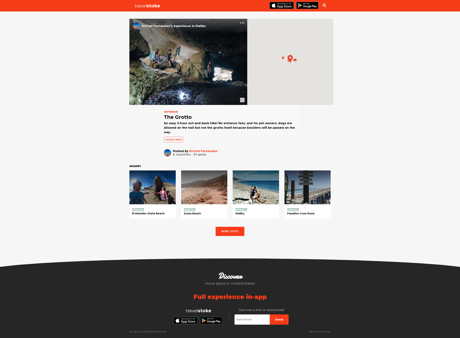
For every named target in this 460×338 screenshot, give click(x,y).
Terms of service (320, 331)
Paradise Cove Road (300, 213)
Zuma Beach (192, 213)
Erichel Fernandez (203, 151)
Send (279, 319)
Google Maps (173, 139)
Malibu (201, 26)
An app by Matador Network (148, 331)
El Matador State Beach (148, 213)
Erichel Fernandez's (157, 26)
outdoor (138, 209)
